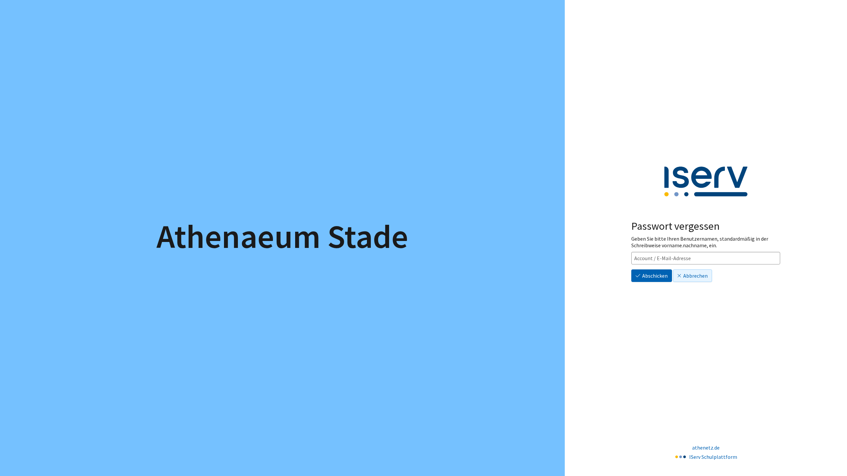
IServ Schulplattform (713, 457)
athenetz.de (706, 447)
